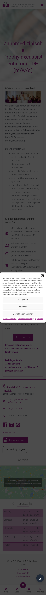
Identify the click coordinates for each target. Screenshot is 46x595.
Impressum (39, 319)
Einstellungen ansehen (23, 314)
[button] (42, 275)
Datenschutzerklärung (25, 319)
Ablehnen (23, 307)
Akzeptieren (23, 299)
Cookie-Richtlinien (9, 319)
